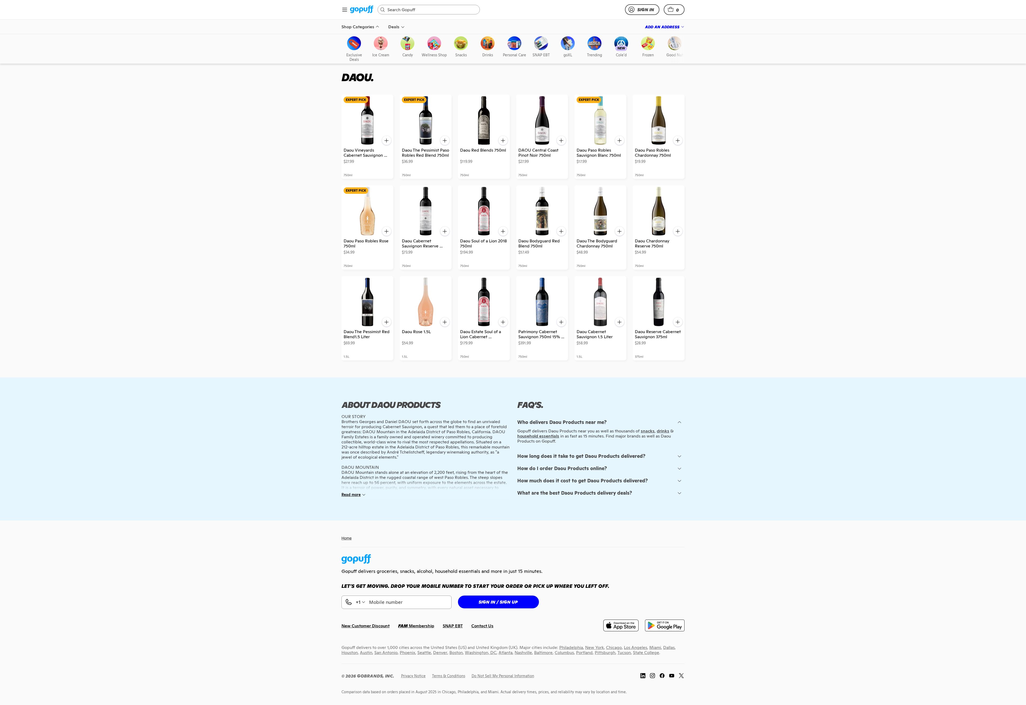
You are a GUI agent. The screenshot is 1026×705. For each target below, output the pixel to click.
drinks (663, 431)
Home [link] (346, 538)
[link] (361, 10)
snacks (648, 431)
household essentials (538, 436)
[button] (674, 9)
